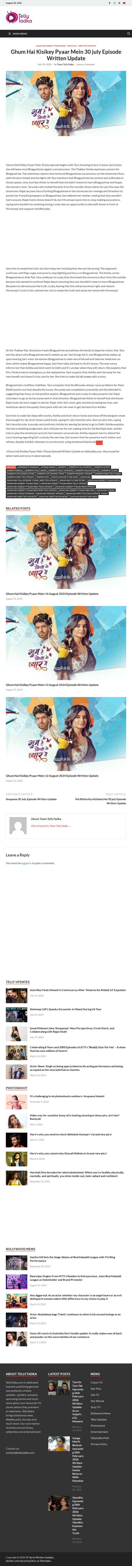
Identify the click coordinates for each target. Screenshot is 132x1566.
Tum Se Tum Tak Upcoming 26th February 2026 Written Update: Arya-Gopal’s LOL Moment (78, 1401)
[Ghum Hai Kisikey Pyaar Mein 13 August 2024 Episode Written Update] (66, 644)
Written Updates (87, 46)
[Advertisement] (68, 150)
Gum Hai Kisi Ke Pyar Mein (83, 496)
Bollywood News (101, 1413)
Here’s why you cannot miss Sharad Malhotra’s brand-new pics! (68, 1153)
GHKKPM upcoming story (21, 473)
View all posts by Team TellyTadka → (51, 825)
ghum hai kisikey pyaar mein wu (77, 490)
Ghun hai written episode (53, 496)
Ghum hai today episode (20, 493)
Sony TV (96, 1407)
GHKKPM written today (108, 473)
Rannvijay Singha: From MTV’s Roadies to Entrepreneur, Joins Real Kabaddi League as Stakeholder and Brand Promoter (75, 1277)
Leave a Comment (85, 64)
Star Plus (72, 46)
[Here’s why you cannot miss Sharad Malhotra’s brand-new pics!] (16, 1153)
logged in (26, 863)
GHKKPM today (109, 470)
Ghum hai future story (72, 480)
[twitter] (119, 3)
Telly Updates (99, 1419)
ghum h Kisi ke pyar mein (64, 477)
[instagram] (114, 3)
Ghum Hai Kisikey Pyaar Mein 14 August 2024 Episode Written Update (52, 594)
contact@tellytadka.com (20, 1452)
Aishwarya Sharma (28, 467)
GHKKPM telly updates (60, 470)
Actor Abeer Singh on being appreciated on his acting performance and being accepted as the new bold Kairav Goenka (76, 1067)
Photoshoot (98, 1425)
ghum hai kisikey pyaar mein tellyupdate (30, 486)
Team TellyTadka (65, 64)
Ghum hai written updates (22, 496)
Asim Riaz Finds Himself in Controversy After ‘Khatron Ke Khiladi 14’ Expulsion (78, 990)
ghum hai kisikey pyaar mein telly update (63, 483)
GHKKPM (62, 467)
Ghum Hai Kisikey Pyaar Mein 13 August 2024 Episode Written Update (52, 685)
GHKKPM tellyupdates (87, 470)
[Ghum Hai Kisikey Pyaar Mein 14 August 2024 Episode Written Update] (66, 553)
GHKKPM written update (20, 477)
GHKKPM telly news (35, 470)
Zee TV (95, 1394)
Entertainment (99, 1431)
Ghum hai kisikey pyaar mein (50, 46)
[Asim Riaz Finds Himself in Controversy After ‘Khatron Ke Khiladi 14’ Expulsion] (16, 990)
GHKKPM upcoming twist (51, 473)
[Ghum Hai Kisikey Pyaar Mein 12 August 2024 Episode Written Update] (66, 735)
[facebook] (110, 3)
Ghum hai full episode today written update (32, 480)
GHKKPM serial (15, 470)
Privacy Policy (99, 1444)
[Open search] (128, 34)
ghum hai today (106, 490)
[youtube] (124, 3)
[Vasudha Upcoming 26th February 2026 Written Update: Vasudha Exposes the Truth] (59, 1497)
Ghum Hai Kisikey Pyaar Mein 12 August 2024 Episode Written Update (52, 776)
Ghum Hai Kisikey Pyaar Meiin (103, 480)
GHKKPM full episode (80, 467)
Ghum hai (85, 477)
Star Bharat (97, 1400)
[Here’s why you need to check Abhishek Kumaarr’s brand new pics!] (16, 1134)
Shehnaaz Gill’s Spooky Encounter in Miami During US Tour (66, 1009)
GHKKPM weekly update (80, 473)
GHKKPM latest (102, 467)
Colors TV (97, 1382)
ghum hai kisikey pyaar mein (22, 483)
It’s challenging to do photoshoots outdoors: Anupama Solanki (67, 1096)
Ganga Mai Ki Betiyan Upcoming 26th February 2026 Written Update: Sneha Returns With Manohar (78, 1459)
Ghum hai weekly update (50, 493)
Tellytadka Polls (100, 1437)
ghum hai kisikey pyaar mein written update (32, 490)
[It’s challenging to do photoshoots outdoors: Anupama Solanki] (16, 1096)
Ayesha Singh (48, 467)
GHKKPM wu (42, 477)
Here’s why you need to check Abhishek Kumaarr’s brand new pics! (71, 1134)
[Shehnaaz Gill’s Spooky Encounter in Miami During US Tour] (16, 1009)
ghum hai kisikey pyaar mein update (75, 486)
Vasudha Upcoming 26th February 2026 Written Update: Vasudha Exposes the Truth (78, 1515)
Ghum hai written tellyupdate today (87, 493)
